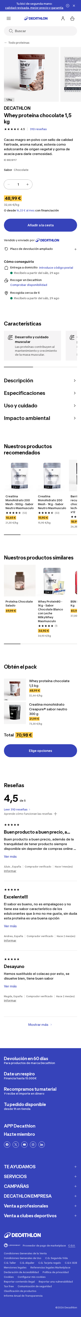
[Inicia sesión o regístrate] (63, 18)
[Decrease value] (8, 184)
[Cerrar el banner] (74, 6)
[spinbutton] (18, 184)
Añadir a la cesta (41, 225)
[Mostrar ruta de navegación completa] (5, 42)
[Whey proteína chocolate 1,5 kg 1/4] (31, 74)
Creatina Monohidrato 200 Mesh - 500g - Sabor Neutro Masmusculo (20, 502)
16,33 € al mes (26, 210)
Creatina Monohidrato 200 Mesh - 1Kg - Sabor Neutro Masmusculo (52, 502)
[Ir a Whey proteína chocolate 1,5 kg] (15, 690)
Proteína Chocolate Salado (19, 603)
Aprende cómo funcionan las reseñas (28, 813)
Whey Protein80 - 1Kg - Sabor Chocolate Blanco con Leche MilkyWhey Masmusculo (51, 611)
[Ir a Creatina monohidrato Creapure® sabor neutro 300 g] (15, 713)
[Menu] (8, 18)
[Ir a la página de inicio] (36, 18)
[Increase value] (27, 184)
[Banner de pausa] (67, 6)
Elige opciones (40, 751)
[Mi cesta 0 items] (72, 18)
